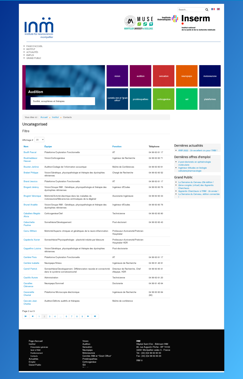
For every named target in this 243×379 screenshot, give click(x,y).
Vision (117, 76)
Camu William (30, 230)
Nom (26, 146)
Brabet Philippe (31, 172)
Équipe (48, 146)
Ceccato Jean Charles (30, 302)
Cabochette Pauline (29, 223)
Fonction (117, 146)
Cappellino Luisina (32, 248)
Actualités (33, 358)
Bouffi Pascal (30, 152)
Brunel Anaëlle (31, 204)
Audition (140, 76)
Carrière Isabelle (31, 262)
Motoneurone (210, 76)
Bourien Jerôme (31, 166)
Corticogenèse (163, 99)
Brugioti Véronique (32, 195)
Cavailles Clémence (28, 285)
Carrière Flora (30, 257)
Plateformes (210, 99)
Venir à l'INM (35, 350)
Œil (186, 99)
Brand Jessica (30, 181)
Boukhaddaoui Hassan (30, 159)
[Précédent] (32, 316)
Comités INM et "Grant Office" (117, 99)
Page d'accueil (36, 340)
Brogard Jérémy (31, 187)
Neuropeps (187, 76)
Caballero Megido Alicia (32, 215)
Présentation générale (39, 347)
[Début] (25, 316)
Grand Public (35, 364)
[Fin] (95, 316)
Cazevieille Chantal (29, 293)
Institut (32, 343)
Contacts (34, 356)
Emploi (32, 361)
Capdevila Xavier (32, 239)
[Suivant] (88, 316)
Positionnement (36, 353)
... (61, 316)
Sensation (163, 76)
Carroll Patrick (30, 268)
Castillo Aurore (31, 277)
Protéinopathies (140, 99)
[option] (81, 98)
